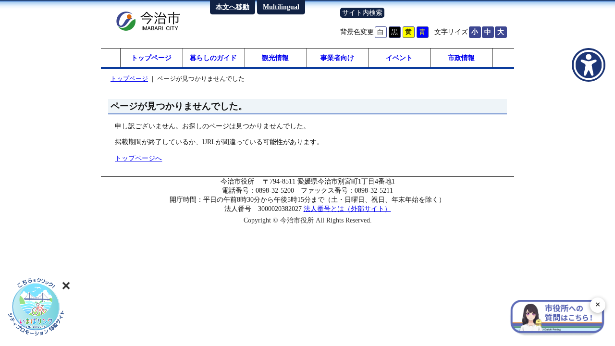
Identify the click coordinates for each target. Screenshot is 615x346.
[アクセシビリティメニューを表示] (588, 65)
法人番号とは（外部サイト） (347, 208)
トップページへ (138, 158)
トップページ (151, 58)
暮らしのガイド (213, 58)
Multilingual (281, 7)
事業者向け (337, 58)
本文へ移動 (232, 7)
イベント (399, 58)
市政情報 (461, 58)
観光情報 (275, 58)
